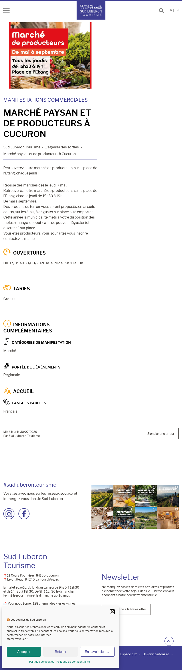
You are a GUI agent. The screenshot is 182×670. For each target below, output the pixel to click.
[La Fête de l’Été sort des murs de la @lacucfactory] (102, 517)
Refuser (60, 652)
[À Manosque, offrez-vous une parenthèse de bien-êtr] (168, 517)
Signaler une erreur (160, 434)
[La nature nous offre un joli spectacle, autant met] (168, 496)
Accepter (23, 652)
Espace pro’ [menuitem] (128, 654)
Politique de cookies (41, 661)
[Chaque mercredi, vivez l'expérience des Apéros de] (146, 517)
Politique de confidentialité (73, 661)
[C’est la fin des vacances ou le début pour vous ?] (124, 517)
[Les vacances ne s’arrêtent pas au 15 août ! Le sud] (146, 496)
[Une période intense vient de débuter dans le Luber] (102, 496)
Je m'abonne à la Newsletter (126, 609)
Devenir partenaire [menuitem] (156, 654)
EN (177, 10)
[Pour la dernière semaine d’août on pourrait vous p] (124, 496)
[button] (112, 611)
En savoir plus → (97, 652)
